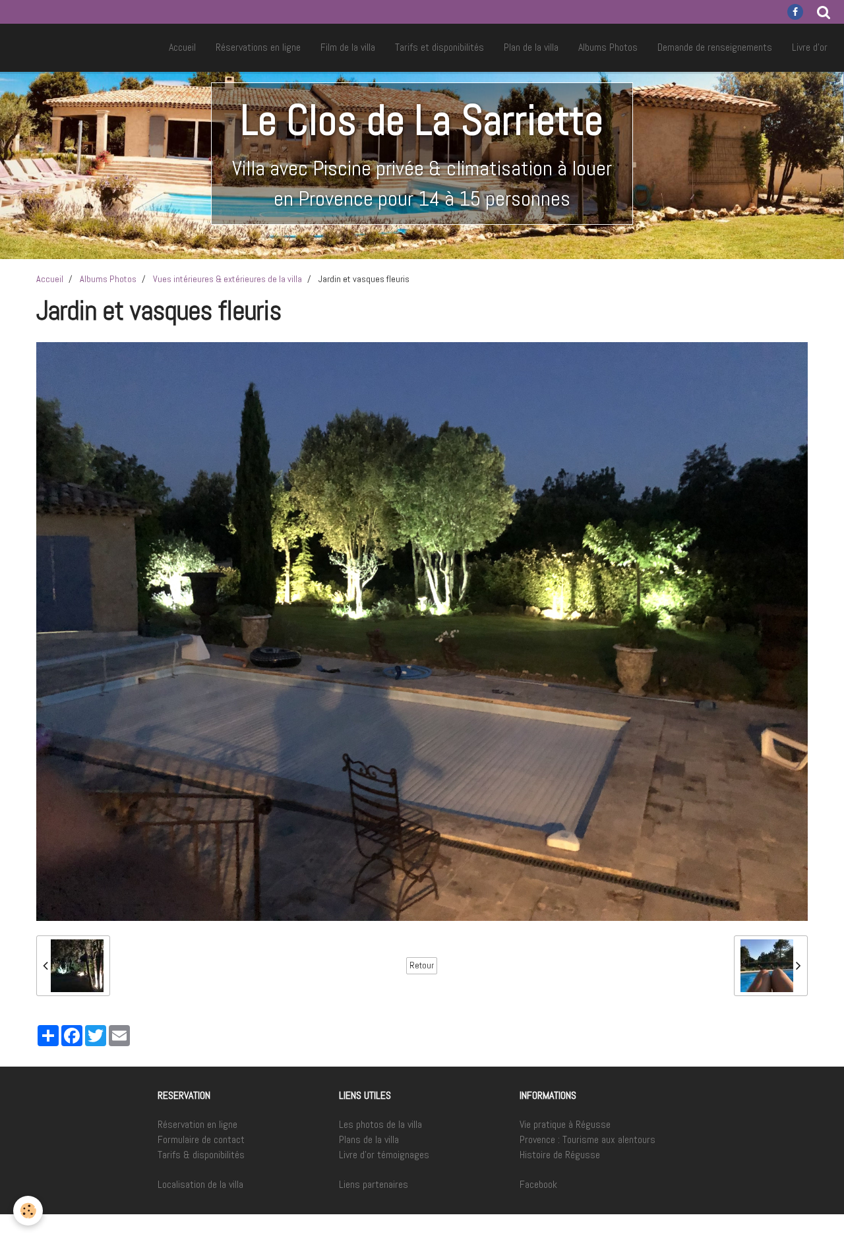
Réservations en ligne (258, 47)
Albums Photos (608, 47)
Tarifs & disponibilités (201, 1155)
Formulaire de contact (201, 1139)
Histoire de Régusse (560, 1155)
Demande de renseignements (714, 47)
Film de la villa (347, 47)
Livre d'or (810, 47)
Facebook (538, 1184)
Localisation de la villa (200, 1184)
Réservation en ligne (197, 1124)
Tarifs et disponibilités (439, 47)
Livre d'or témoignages (384, 1155)
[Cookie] (28, 1210)
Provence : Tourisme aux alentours (587, 1139)
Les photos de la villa (380, 1124)
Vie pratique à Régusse (565, 1124)
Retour (421, 965)
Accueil (182, 47)
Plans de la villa (369, 1139)
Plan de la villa (531, 47)
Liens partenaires (373, 1184)
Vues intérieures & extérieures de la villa (227, 279)
